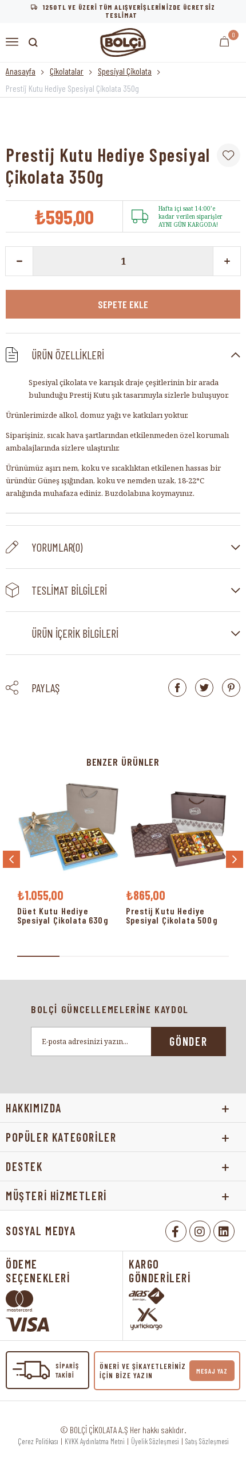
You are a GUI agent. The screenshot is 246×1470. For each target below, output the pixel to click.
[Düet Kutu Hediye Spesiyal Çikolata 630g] (68, 830)
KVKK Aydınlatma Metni (95, 1441)
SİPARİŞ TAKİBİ (67, 1370)
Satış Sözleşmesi (207, 1441)
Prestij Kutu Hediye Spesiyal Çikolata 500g (172, 915)
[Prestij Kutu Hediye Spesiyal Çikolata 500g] (177, 830)
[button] (38, 956)
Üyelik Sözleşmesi (155, 1441)
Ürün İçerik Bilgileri (74, 633)
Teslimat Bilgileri (69, 590)
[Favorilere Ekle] (228, 155)
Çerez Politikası (38, 1441)
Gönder (188, 1041)
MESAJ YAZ (212, 1371)
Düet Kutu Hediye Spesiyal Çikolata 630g (63, 915)
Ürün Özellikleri (67, 355)
